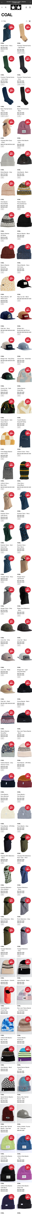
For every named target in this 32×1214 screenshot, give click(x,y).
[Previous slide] (2, 2)
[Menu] (2, 7)
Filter (4, 21)
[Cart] (30, 7)
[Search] (6, 7)
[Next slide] (30, 2)
